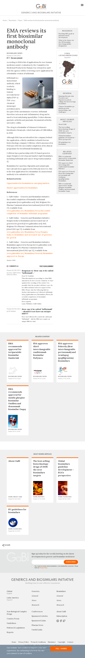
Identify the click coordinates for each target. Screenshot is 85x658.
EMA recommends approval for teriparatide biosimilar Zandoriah (67, 158)
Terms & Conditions (38, 642)
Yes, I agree (61, 648)
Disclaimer (52, 642)
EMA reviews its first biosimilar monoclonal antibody (41, 20)
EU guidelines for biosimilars (65, 143)
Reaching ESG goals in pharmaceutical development (66, 35)
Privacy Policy (43, 567)
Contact (70, 642)
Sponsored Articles (40, 616)
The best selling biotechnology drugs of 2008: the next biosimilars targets (67, 130)
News (20, 20)
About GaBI (62, 124)
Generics (35, 591)
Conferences (37, 611)
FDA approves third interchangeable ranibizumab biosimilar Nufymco (66, 166)
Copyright (61, 642)
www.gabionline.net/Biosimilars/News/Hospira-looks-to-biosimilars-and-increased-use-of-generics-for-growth (29, 235)
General (35, 596)
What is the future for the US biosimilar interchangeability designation (66, 43)
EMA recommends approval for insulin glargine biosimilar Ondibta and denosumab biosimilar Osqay (67, 187)
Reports (10, 632)
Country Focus (13, 619)
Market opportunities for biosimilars (22, 188)
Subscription (61, 616)
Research (35, 605)
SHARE (7, 545)
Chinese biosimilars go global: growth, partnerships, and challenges (66, 109)
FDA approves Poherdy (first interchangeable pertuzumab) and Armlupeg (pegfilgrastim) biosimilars (67, 352)
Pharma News (37, 625)
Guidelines (11, 623)
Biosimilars (12, 20)
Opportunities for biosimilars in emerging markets (28, 183)
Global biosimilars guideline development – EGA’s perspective (67, 137)
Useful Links (37, 630)
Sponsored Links (39, 620)
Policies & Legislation (16, 628)
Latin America (13, 599)
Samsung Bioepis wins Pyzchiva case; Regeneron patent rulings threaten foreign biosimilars (67, 99)
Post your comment (16, 58)
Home (5, 20)
